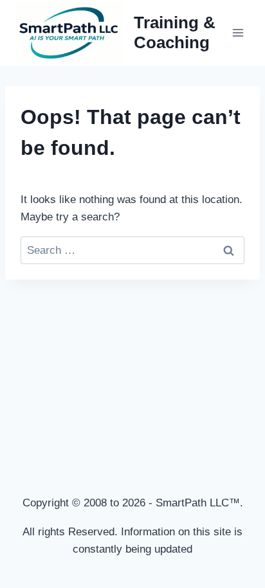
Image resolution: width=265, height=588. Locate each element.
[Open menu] (238, 32)
